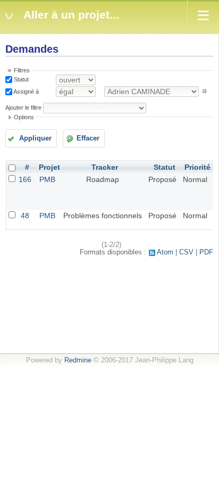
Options (24, 117)
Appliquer (35, 138)
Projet (49, 167)
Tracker (104, 167)
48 (25, 215)
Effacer (88, 138)
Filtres (22, 70)
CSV (186, 252)
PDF (206, 252)
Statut (20, 79)
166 (25, 179)
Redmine (77, 360)
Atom (165, 252)
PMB (47, 179)
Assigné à (25, 91)
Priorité (197, 167)
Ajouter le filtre (23, 107)
